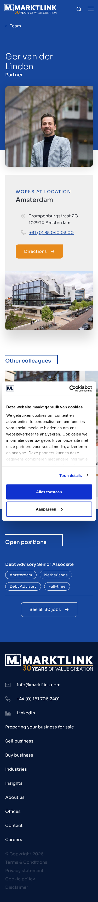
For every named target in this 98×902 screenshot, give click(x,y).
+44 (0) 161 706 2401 (38, 699)
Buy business (19, 755)
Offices (13, 811)
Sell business (19, 741)
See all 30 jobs (45, 609)
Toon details (70, 475)
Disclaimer (16, 887)
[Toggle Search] (79, 9)
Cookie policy (20, 879)
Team (15, 26)
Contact (14, 825)
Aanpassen (46, 509)
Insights (13, 783)
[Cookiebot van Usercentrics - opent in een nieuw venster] (70, 388)
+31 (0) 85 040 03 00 (51, 232)
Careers (13, 839)
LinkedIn (26, 713)
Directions (35, 251)
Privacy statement (24, 870)
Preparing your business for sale (39, 727)
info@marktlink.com (38, 685)
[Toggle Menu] (91, 9)
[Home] (30, 9)
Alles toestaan (49, 492)
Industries (16, 769)
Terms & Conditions (26, 862)
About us (15, 797)
